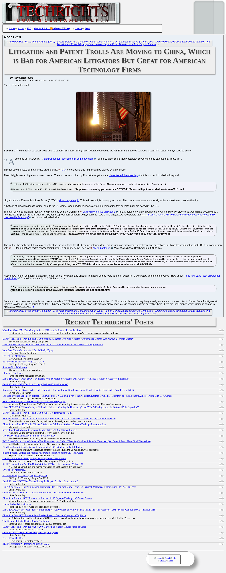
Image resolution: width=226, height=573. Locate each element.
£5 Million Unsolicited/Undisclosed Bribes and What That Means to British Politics (42, 447)
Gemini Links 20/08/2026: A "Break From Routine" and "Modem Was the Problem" (43, 492)
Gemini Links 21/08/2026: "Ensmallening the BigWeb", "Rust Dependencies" (40, 481)
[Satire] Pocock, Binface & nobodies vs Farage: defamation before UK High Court (42, 452)
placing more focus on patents (99, 211)
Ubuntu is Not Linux (12, 373)
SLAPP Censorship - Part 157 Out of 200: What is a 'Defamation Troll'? (37, 413)
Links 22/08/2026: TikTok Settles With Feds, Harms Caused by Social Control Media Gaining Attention (52, 344)
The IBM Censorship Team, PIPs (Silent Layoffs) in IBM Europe (34, 458)
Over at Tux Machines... (14, 356)
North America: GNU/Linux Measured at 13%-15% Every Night (33, 401)
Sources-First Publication (14, 367)
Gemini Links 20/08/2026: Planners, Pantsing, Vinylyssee (30, 532)
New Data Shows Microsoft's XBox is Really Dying (28, 350)
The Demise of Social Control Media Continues (25, 521)
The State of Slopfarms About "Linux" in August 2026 (29, 435)
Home (12, 28)
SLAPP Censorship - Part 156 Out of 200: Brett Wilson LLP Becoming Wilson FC (42, 464)
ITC (14, 248)
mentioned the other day (124, 175)
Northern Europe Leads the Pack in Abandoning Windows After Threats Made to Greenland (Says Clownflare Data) (58, 418)
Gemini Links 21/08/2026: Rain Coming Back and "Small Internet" (35, 384)
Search (78, 28)
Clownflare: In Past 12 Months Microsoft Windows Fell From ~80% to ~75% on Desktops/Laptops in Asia (54, 424)
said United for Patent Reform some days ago (68, 158)
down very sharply (69, 200)
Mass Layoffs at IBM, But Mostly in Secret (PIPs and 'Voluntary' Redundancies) (41, 330)
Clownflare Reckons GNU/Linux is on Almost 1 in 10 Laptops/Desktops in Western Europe (47, 498)
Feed (87, 28)
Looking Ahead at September (16, 504)
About (21, 28)
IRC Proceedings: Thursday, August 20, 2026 (24, 475)
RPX (63, 169)
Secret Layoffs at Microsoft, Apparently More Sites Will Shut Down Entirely (39, 430)
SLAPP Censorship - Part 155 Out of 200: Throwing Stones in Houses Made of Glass (44, 526)
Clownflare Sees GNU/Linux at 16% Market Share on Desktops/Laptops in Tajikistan (44, 515)
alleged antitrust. (102, 248)
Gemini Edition (41, 28)
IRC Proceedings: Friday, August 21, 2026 (23, 361)
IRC (29, 28)
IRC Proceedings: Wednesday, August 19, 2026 (25, 544)
